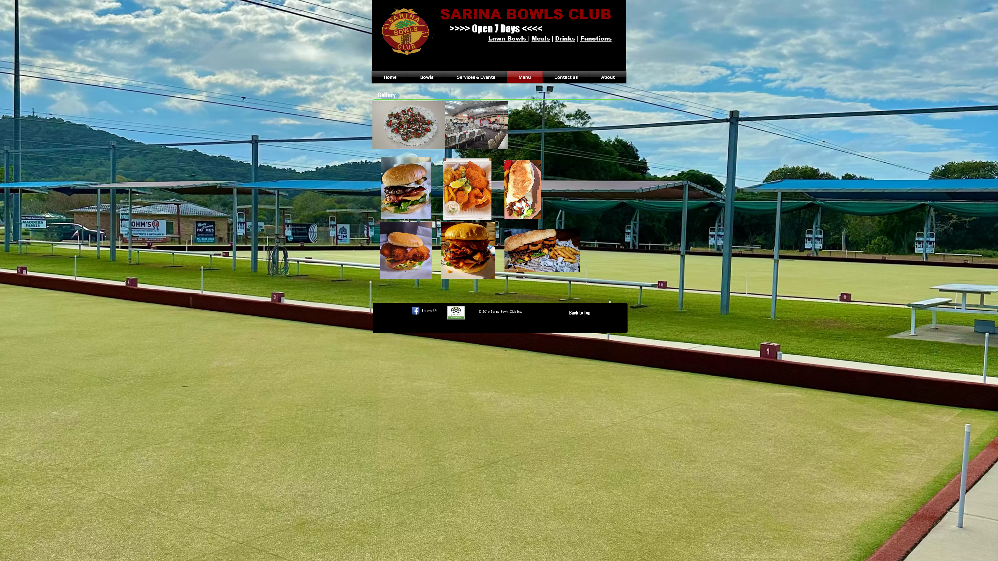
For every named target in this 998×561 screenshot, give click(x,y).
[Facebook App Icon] (415, 311)
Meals (540, 38)
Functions (596, 38)
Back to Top (579, 312)
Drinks (565, 38)
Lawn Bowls (508, 38)
